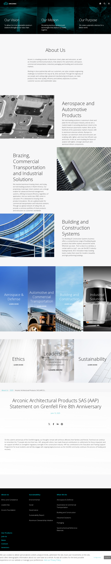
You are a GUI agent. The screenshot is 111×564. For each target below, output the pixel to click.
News (3, 540)
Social (31, 505)
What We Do (62, 495)
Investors (5, 547)
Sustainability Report (36, 515)
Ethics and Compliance (9, 500)
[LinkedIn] (58, 424)
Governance (33, 510)
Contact (4, 544)
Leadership (5, 505)
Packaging (60, 523)
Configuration (97, 557)
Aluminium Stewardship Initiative (41, 520)
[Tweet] (49, 424)
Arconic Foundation (8, 510)
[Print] (62, 424)
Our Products (6, 533)
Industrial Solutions (64, 518)
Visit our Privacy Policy (52, 560)
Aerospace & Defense (65, 500)
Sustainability (34, 495)
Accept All (107, 557)
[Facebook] (53, 424)
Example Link (14, 298)
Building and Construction (66, 512)
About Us (5, 495)
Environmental (34, 500)
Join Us (4, 536)
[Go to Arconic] (10, 3)
